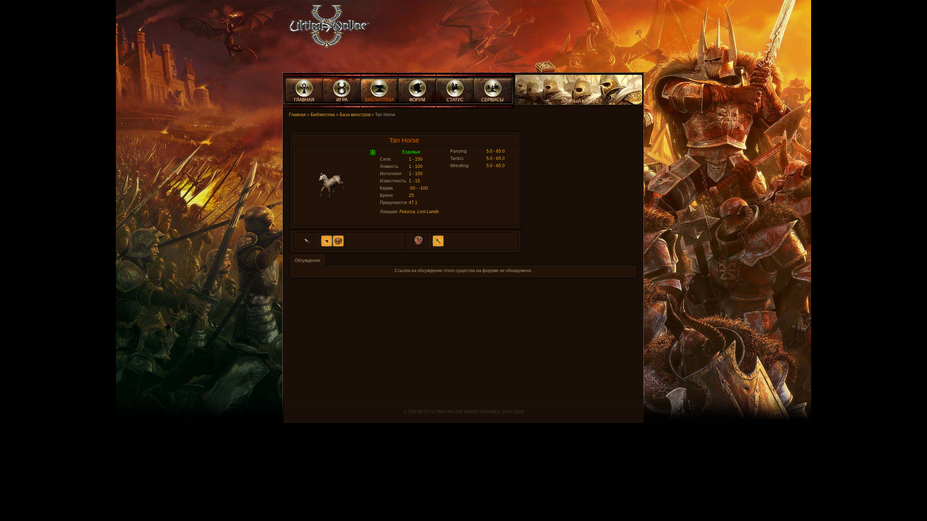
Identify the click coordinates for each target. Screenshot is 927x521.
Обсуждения (307, 260)
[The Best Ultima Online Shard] (327, 29)
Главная (297, 114)
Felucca (407, 211)
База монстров (355, 114)
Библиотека (323, 114)
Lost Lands (428, 211)
